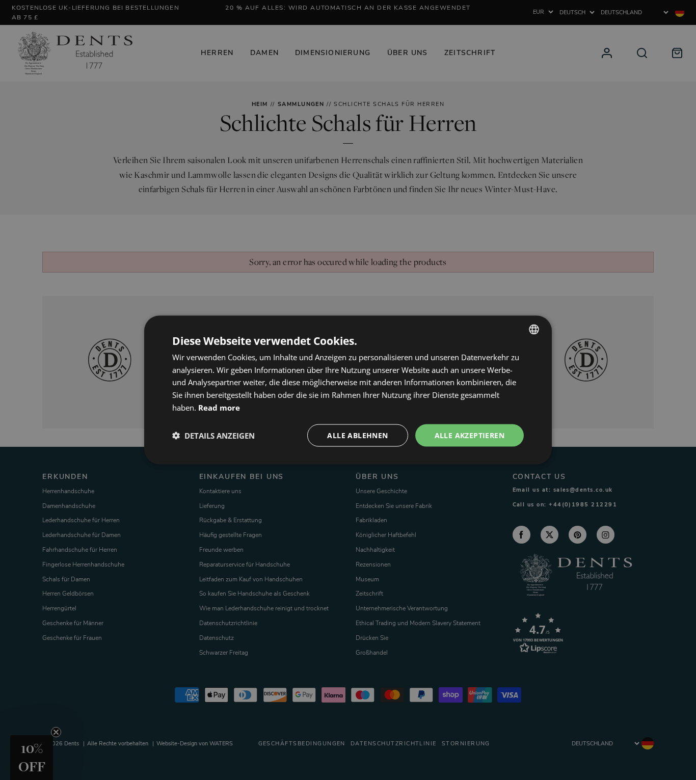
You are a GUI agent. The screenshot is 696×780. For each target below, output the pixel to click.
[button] (213, 435)
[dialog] (348, 390)
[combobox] (534, 329)
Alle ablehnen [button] (357, 435)
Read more (219, 407)
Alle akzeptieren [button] (469, 435)
